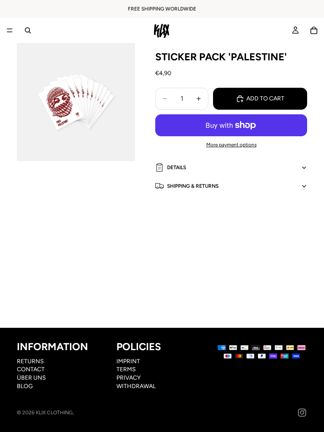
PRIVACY (128, 377)
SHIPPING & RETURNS (193, 186)
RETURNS (30, 361)
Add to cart (265, 98)
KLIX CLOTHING (54, 413)
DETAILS (176, 167)
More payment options (231, 145)
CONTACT (31, 369)
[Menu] (9, 30)
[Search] (28, 30)
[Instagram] (302, 413)
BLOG (25, 386)
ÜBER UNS (31, 377)
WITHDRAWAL (136, 386)
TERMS (126, 369)
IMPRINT (128, 361)
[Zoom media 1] (76, 102)
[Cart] (314, 30)
